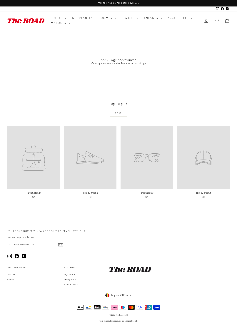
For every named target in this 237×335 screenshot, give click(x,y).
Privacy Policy (70, 279)
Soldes (57, 18)
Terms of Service (71, 284)
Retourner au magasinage (133, 63)
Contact (10, 279)
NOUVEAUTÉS (82, 18)
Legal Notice (69, 274)
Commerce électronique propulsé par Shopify (118, 321)
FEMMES (129, 18)
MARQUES (59, 23)
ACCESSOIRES (179, 18)
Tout (118, 113)
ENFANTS (151, 18)
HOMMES (106, 18)
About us (11, 274)
